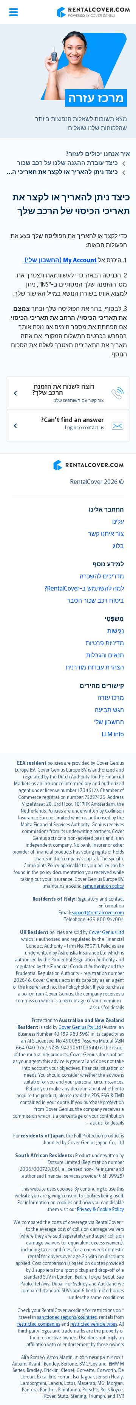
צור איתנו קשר (106, 533)
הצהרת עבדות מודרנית (95, 666)
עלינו (118, 521)
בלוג (118, 545)
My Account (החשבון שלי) (61, 259)
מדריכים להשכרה (102, 575)
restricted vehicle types (93, 1323)
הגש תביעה (109, 709)
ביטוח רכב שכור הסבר (95, 600)
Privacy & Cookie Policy (100, 1209)
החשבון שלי (109, 721)
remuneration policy (103, 885)
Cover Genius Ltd (106, 932)
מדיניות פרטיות (105, 642)
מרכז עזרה (110, 697)
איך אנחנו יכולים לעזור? (98, 153)
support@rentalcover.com (98, 912)
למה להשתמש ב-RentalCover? (84, 587)
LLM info (113, 733)
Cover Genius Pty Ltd (80, 1027)
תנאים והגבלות (105, 654)
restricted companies (38, 1323)
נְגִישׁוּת (115, 630)
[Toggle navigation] (13, 12)
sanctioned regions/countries (67, 1317)
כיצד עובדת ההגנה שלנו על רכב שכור (67, 162)
